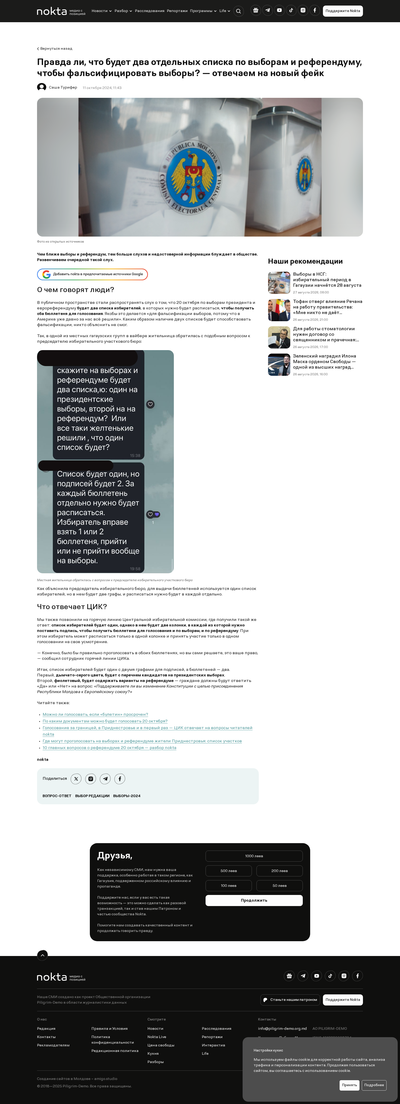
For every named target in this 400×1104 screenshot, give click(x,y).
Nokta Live (156, 1037)
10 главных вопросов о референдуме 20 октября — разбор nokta (109, 748)
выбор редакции (92, 796)
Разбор (121, 11)
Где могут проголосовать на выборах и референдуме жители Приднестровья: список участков (142, 741)
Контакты (46, 1037)
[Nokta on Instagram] (302, 10)
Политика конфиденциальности (112, 1040)
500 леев (229, 871)
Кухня (153, 1054)
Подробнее (374, 1085)
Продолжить (254, 901)
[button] (238, 11)
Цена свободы (161, 1045)
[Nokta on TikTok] (291, 10)
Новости (100, 11)
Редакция (46, 1029)
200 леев (280, 871)
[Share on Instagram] (90, 779)
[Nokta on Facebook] (314, 10)
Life (222, 11)
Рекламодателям (53, 1045)
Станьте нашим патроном (293, 1000)
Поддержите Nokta (343, 11)
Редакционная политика (115, 1051)
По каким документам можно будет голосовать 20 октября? (105, 721)
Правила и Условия (109, 1029)
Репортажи (177, 11)
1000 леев (254, 856)
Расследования (150, 11)
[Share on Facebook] (119, 779)
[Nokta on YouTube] (279, 10)
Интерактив (213, 1045)
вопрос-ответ (57, 796)
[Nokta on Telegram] (267, 10)
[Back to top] (42, 955)
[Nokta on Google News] (255, 10)
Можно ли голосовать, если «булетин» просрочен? (95, 715)
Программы (201, 11)
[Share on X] (76, 779)
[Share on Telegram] (105, 779)
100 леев (229, 886)
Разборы (155, 1062)
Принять (349, 1085)
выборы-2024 (127, 796)
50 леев (280, 886)
